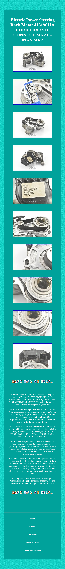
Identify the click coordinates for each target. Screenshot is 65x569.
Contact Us (32, 534)
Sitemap (32, 526)
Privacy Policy (32, 542)
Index (32, 518)
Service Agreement (32, 550)
